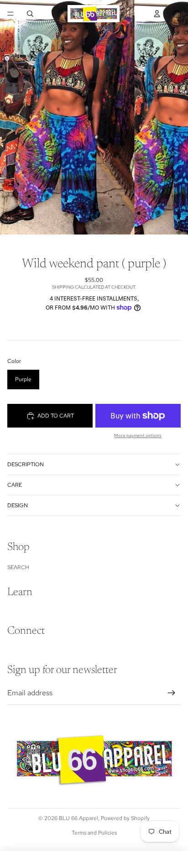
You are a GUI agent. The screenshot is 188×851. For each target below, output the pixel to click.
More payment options (138, 435)
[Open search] (30, 14)
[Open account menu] (157, 14)
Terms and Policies (94, 832)
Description (25, 464)
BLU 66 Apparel (78, 818)
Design (17, 505)
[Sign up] (171, 693)
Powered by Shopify (125, 818)
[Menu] (10, 13)
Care (14, 485)
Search (18, 567)
